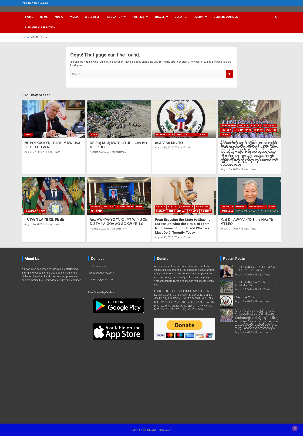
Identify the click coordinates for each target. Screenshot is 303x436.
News (44, 16)
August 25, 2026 (229, 169)
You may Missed (37, 95)
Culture (256, 125)
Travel (159, 16)
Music (59, 16)
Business (30, 211)
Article (243, 125)
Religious (96, 211)
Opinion (258, 130)
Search (229, 74)
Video (74, 16)
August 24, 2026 (33, 224)
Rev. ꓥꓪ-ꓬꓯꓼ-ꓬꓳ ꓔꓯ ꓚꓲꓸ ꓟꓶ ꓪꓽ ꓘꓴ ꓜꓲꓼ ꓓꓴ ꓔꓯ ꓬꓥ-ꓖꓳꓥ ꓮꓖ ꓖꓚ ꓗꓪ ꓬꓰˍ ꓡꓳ (118, 222)
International (164, 134)
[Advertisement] (52, 311)
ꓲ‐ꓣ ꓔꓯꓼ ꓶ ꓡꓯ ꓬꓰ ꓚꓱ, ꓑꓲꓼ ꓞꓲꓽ (44, 220)
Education (114, 16)
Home (29, 16)
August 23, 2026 (164, 237)
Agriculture (228, 125)
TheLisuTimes (52, 152)
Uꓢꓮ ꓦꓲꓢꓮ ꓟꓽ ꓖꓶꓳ (169, 143)
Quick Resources (226, 16)
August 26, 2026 (164, 147)
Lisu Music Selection (40, 27)
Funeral (95, 206)
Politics (138, 16)
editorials (270, 125)
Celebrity (227, 206)
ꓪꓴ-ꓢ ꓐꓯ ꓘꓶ (92, 16)
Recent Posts (234, 259)
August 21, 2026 (229, 228)
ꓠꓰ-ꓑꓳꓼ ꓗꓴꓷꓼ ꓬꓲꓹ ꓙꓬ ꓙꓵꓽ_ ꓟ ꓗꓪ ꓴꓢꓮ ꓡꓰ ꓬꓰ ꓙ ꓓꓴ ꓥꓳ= (254, 268)
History (226, 130)
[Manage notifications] (295, 428)
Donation (181, 16)
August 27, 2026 (33, 152)
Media (199, 16)
